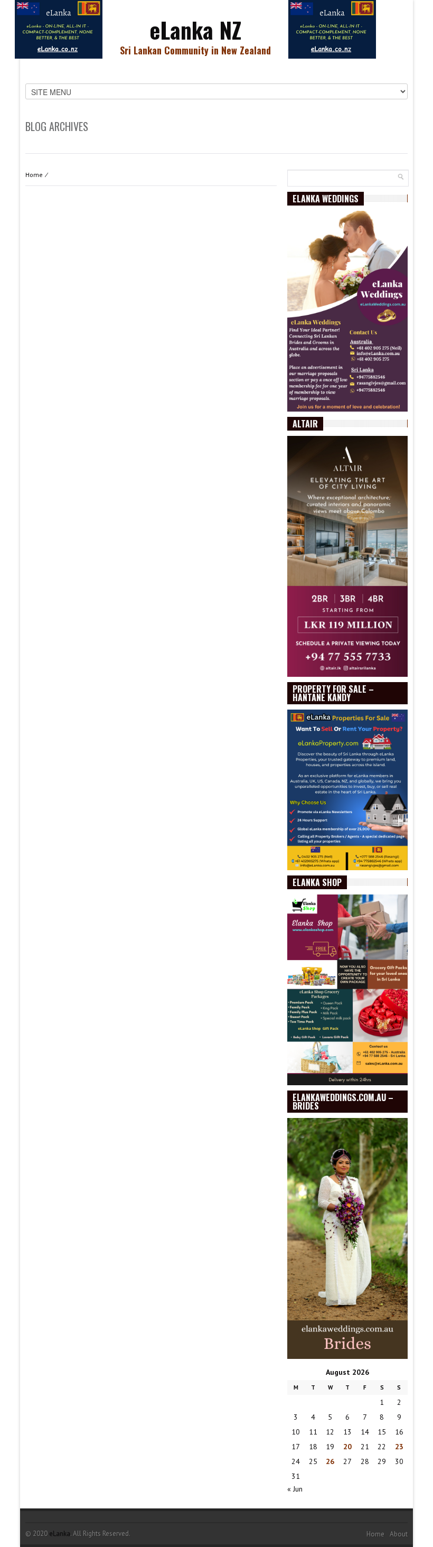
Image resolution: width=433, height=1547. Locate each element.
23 (399, 1446)
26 (330, 1461)
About (399, 1534)
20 (347, 1446)
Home (34, 175)
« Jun (295, 1489)
